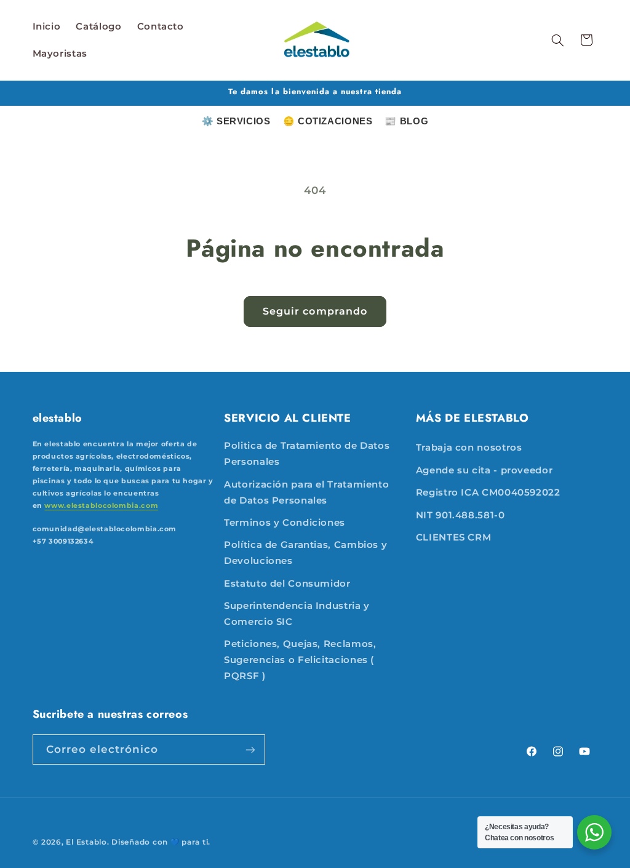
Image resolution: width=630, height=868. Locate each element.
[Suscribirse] (250, 749)
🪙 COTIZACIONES (328, 121)
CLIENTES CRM (454, 537)
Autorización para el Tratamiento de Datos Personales (306, 492)
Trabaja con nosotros (469, 447)
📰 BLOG (406, 121)
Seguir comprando (315, 311)
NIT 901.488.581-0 (460, 515)
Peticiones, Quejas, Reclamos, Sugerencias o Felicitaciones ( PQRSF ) (300, 659)
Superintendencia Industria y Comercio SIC (297, 613)
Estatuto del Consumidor (287, 583)
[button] (557, 40)
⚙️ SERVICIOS (236, 121)
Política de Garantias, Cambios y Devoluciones (305, 552)
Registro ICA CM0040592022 (488, 492)
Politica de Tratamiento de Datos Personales (306, 453)
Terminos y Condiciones (284, 522)
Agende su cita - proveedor (484, 470)
